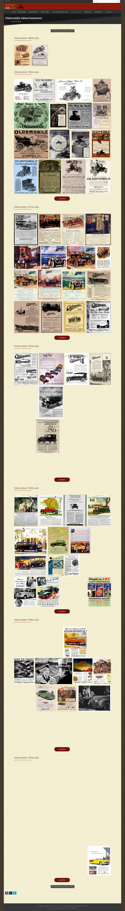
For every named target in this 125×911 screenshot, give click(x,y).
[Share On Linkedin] (14, 893)
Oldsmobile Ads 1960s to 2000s (63, 31)
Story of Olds (45, 12)
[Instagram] (9, 1)
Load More (62, 199)
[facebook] (6, 1)
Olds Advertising (76, 12)
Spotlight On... (99, 12)
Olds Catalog (21, 12)
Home (14, 12)
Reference (88, 12)
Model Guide (33, 12)
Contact (109, 12)
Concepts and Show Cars (60, 12)
